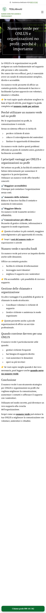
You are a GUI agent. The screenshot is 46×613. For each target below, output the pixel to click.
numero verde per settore (26, 106)
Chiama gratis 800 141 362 (23, 609)
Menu (42, 11)
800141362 (34, 2)
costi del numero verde (21, 239)
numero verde (23, 414)
